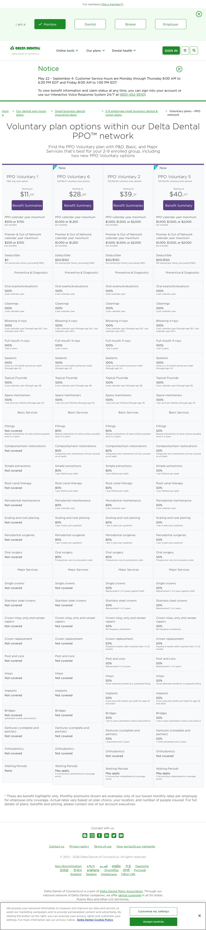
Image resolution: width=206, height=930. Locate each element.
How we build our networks (135, 846)
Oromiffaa (111, 870)
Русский (140, 870)
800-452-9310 (132, 94)
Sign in (171, 51)
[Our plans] (103, 50)
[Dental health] (134, 50)
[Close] (199, 915)
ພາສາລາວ (93, 870)
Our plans (93, 50)
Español (75, 874)
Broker (130, 24)
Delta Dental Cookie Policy (95, 920)
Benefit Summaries (27, 205)
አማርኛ (91, 866)
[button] (112, 4)
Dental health (122, 50)
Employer (170, 24)
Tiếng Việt (128, 874)
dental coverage (129, 895)
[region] (103, 916)
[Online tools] (76, 50)
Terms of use (102, 846)
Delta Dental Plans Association (121, 891)
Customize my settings (153, 911)
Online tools (65, 50)
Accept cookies (153, 921)
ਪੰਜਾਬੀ (126, 870)
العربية (104, 866)
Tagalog (91, 874)
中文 (128, 866)
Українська (109, 874)
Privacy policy (79, 846)
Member (50, 24)
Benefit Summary (77, 205)
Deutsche (142, 866)
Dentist (90, 24)
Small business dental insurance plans (70, 113)
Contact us (56, 846)
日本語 (64, 870)
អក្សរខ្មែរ (116, 866)
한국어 (77, 870)
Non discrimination (68, 866)
